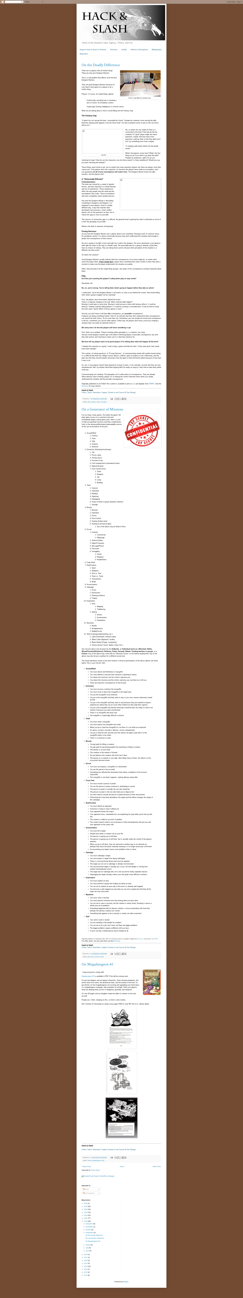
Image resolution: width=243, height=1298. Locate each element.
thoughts (104, 402)
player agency (91, 402)
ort (106, 392)
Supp (103, 392)
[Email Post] (111, 398)
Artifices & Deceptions (139, 50)
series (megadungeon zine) (95, 1160)
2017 (86, 1257)
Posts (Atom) (95, 1170)
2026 (86, 1203)
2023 (86, 1212)
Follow (84, 392)
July (87, 1248)
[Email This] (115, 399)
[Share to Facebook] (123, 399)
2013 (86, 1269)
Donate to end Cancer (116, 392)
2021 (86, 1218)
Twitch (89, 392)
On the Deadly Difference (101, 65)
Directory (113, 50)
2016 (86, 1260)
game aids (90, 956)
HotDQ (124, 50)
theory (99, 402)
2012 (86, 1272)
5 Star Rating (130, 392)
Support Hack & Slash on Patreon (93, 50)
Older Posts (157, 1166)
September (90, 1233)
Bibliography (157, 50)
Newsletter (96, 392)
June (87, 1251)
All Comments (89, 1193)
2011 (86, 1275)
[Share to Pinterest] (125, 399)
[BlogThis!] (118, 399)
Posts (87, 1189)
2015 (86, 1263)
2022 (86, 1215)
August (88, 1245)
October (89, 1230)
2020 (86, 1221)
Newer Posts (86, 1166)
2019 (86, 1254)
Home (122, 1166)
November (89, 1227)
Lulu (133, 384)
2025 (86, 1206)
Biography (84, 54)
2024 (86, 1209)
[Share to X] (120, 399)
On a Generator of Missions (102, 409)
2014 (86, 1266)
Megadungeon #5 (88, 976)
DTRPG (151, 384)
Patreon (141, 938)
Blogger (125, 1282)
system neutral (99, 956)
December (89, 1224)
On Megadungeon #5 (97, 964)
